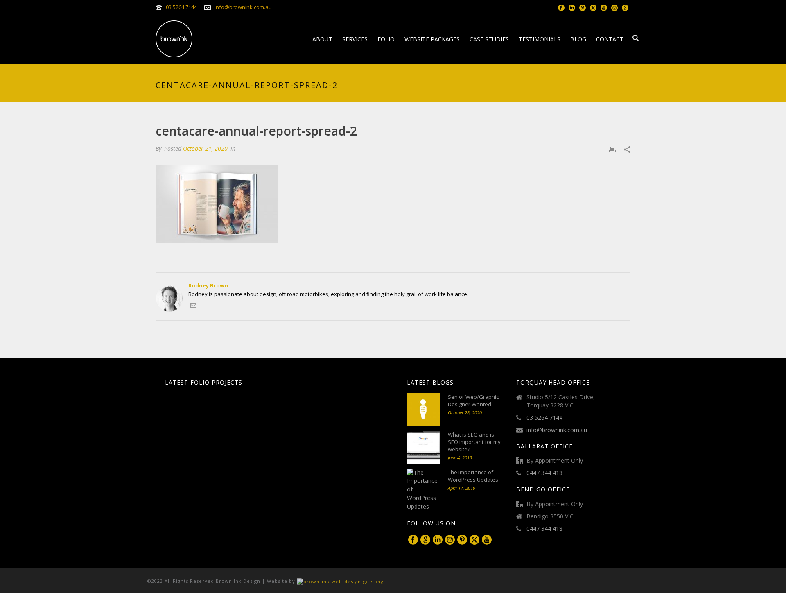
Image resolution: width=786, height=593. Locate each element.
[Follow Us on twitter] (474, 540)
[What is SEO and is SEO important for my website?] (423, 447)
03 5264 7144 (181, 7)
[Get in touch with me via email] (193, 306)
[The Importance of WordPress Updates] (423, 490)
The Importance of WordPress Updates (473, 476)
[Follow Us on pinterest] (462, 540)
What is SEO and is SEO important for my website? (474, 442)
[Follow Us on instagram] (450, 540)
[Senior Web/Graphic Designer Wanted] (423, 409)
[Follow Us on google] (425, 540)
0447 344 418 (544, 473)
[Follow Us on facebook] (413, 540)
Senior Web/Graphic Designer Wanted (473, 400)
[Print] (612, 149)
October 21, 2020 (205, 148)
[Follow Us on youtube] (487, 540)
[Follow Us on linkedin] (438, 540)
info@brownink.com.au (243, 7)
